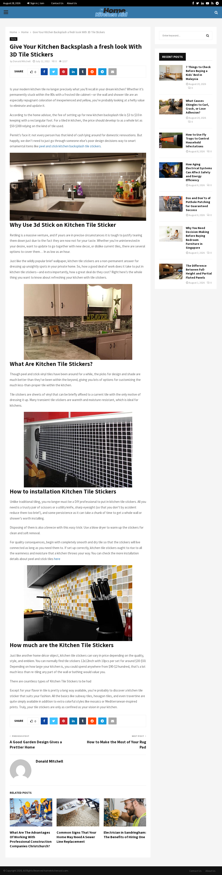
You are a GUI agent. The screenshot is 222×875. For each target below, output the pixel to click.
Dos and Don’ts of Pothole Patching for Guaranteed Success (198, 204)
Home (13, 38)
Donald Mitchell (22, 61)
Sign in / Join (37, 3)
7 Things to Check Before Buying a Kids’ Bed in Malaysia (198, 73)
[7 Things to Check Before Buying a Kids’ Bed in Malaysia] (171, 73)
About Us (72, 3)
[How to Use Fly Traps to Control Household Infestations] (171, 140)
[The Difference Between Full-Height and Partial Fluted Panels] (171, 271)
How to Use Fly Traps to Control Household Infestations (197, 140)
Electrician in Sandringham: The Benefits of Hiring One (125, 834)
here (57, 559)
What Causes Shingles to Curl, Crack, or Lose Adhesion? (197, 107)
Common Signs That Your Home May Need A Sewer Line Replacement (76, 837)
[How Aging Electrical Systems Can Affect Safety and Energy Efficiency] (171, 170)
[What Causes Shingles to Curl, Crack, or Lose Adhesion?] (171, 106)
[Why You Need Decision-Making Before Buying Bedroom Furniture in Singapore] (171, 234)
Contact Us (57, 3)
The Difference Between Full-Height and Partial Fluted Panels (199, 271)
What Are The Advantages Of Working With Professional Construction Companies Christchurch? (31, 839)
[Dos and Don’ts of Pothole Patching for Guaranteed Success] (171, 204)
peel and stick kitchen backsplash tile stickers (70, 146)
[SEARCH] (207, 35)
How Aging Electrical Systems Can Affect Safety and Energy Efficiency (199, 172)
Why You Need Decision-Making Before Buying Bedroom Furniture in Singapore (197, 238)
